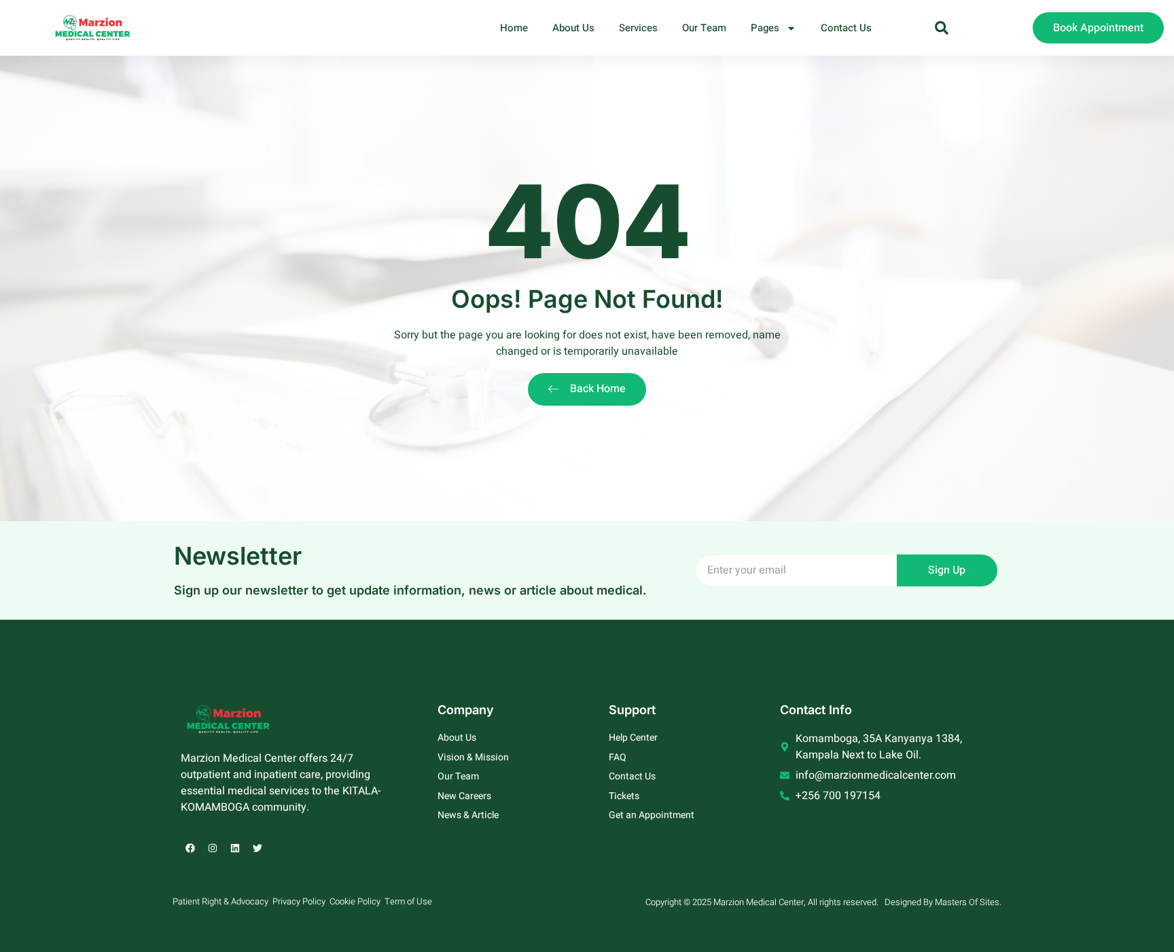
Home (514, 27)
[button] (941, 28)
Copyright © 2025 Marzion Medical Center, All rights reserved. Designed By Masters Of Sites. (823, 902)
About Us (573, 27)
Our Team (704, 27)
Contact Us (846, 27)
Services (638, 27)
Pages (765, 27)
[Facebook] (190, 848)
